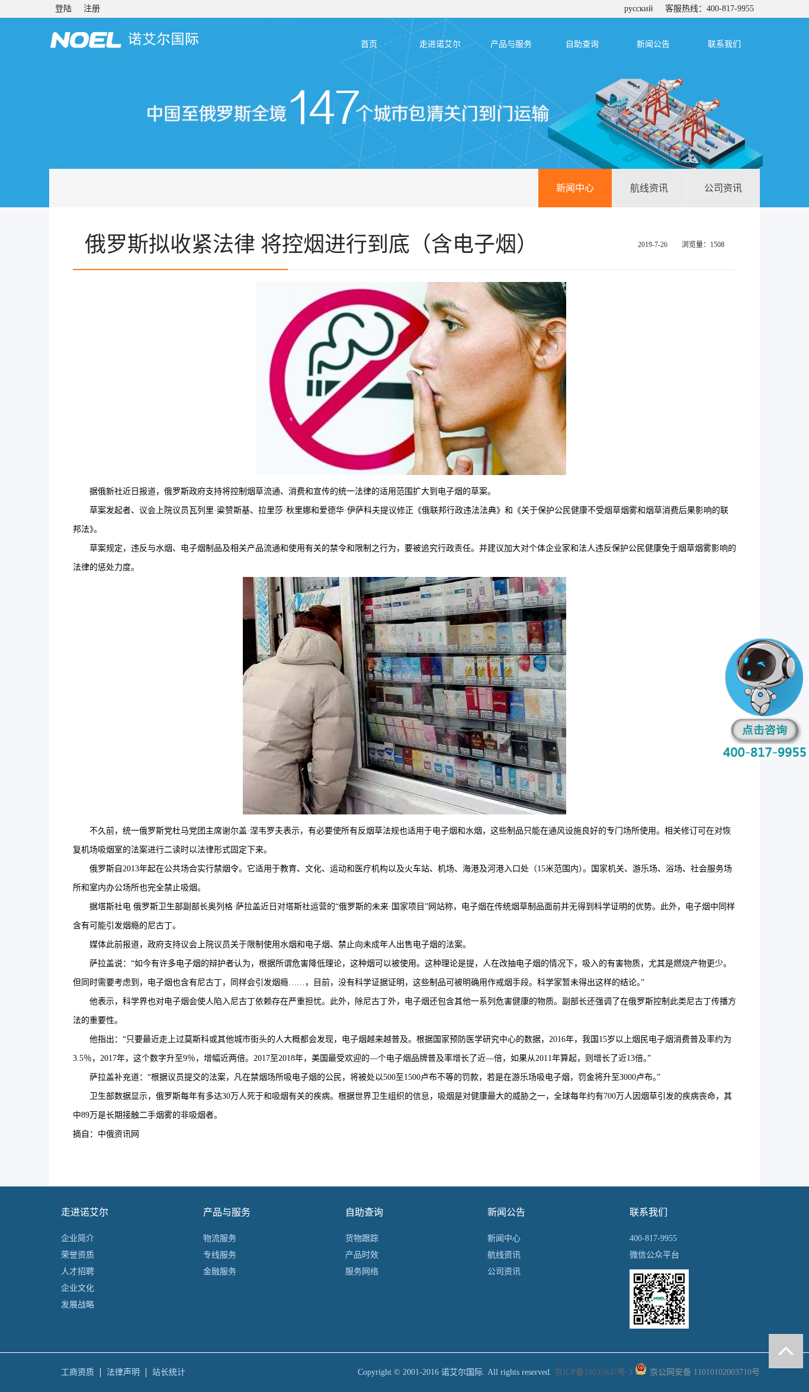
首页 (369, 44)
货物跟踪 (361, 1238)
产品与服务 (511, 44)
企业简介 (77, 1238)
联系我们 (724, 44)
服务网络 (361, 1271)
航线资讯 (649, 188)
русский (638, 8)
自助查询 (582, 44)
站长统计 (168, 1372)
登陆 (63, 8)
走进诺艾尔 (440, 44)
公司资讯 (723, 188)
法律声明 (123, 1372)
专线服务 (219, 1254)
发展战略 (77, 1304)
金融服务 (219, 1271)
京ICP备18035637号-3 (593, 1372)
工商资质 (77, 1372)
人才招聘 (77, 1271)
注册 (92, 8)
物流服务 (219, 1238)
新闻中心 (575, 188)
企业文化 (77, 1288)
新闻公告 (653, 44)
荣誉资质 (77, 1254)
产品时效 (361, 1254)
